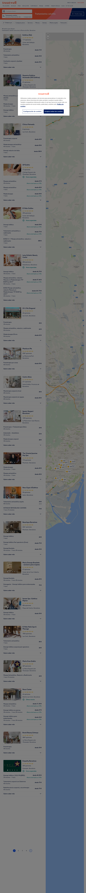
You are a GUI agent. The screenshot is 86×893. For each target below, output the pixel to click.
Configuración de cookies (32, 111)
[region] (43, 102)
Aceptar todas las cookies (54, 111)
